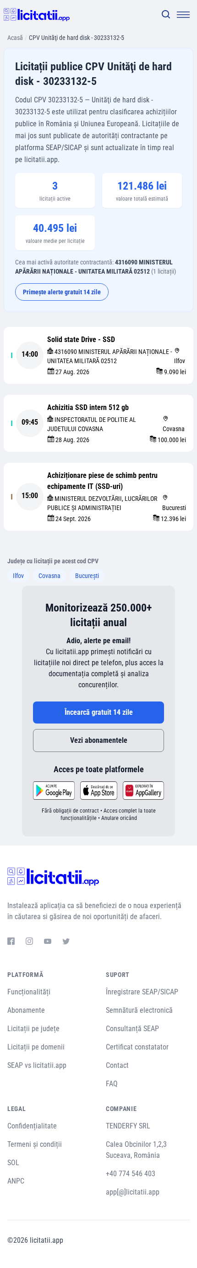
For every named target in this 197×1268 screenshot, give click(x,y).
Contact (117, 1065)
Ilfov (18, 575)
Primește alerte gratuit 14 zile (62, 292)
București (87, 575)
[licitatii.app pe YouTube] (47, 942)
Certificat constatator (137, 1047)
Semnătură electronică (139, 1010)
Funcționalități (28, 991)
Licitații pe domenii (36, 1047)
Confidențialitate (32, 1126)
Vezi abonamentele (98, 740)
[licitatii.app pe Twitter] (66, 942)
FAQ (112, 1083)
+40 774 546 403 (130, 1173)
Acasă (15, 37)
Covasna (49, 575)
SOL (13, 1162)
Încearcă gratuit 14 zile (99, 712)
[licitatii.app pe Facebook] (11, 942)
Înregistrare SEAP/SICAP (142, 991)
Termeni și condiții (34, 1144)
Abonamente (26, 1010)
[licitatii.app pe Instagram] (29, 942)
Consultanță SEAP (132, 1028)
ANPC (15, 1181)
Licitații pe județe (33, 1028)
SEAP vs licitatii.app (36, 1065)
